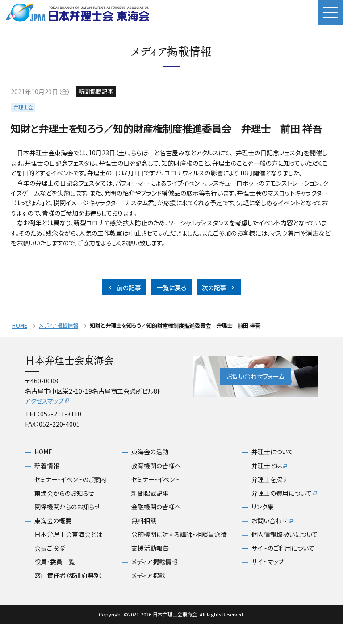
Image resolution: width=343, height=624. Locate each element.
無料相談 (143, 520)
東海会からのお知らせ (64, 493)
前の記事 (129, 287)
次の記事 (214, 287)
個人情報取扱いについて (284, 534)
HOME (19, 325)
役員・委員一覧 (54, 561)
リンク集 (262, 507)
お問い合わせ (269, 520)
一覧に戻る (171, 287)
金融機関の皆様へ (156, 507)
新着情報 (46, 466)
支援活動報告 (150, 548)
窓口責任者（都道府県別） (68, 575)
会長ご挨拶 (49, 548)
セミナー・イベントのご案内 (70, 479)
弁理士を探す (269, 479)
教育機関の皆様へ (156, 466)
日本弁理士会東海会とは (68, 534)
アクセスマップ (44, 400)
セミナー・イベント (155, 479)
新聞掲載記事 (150, 493)
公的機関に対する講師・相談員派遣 (179, 534)
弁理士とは (266, 466)
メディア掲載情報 (58, 325)
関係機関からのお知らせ (67, 507)
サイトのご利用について (282, 548)
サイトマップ (267, 561)
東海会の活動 (149, 452)
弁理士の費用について (281, 493)
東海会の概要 (52, 520)
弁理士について (272, 452)
